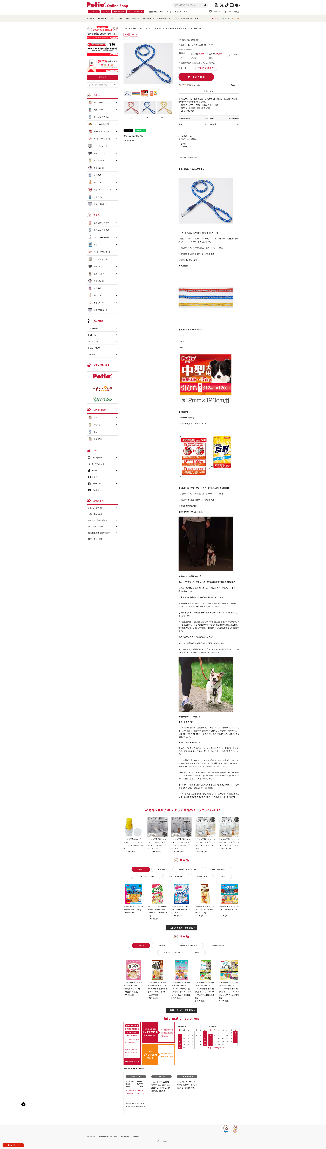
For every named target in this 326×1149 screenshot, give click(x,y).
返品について (235, 85)
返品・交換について (96, 526)
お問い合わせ (91, 1136)
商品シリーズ (131, 18)
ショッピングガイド (95, 507)
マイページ (94, 11)
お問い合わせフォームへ (132, 1062)
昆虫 (120, 18)
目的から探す (162, 18)
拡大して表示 (8, 1106)
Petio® (215, 18)
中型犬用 (173, 28)
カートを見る (234, 11)
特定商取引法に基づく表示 (99, 532)
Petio (126, 35)
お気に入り (217, 11)
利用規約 (136, 1136)
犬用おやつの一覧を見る (181, 927)
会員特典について (156, 11)
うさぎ (112, 18)
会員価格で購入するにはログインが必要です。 (197, 63)
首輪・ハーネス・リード (146, 28)
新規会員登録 (119, 11)
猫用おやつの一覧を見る (181, 1010)
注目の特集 (147, 18)
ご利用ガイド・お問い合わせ (185, 18)
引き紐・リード (162, 28)
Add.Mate (225, 18)
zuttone (235, 18)
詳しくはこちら (13, 1145)
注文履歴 (106, 11)
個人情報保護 (125, 1136)
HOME (126, 28)
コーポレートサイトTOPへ (176, 11)
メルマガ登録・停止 (135, 11)
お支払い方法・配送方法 (98, 520)
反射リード (134, 35)
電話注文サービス (95, 539)
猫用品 (101, 18)
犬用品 (89, 18)
